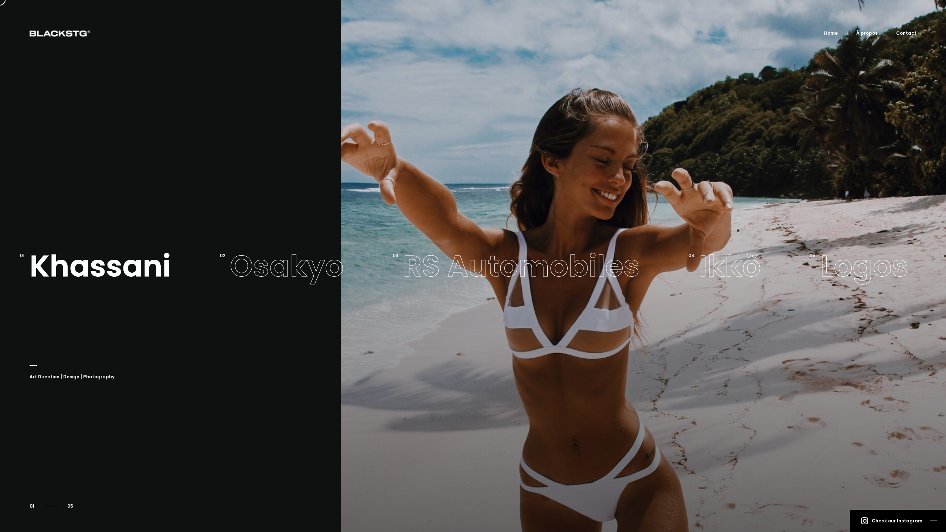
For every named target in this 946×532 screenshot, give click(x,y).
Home (831, 33)
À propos (867, 33)
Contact (906, 33)
